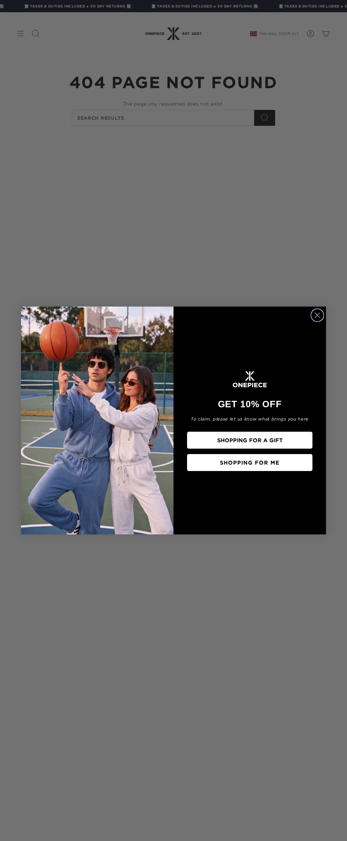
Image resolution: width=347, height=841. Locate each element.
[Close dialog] (317, 315)
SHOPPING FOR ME (250, 462)
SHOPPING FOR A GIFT (250, 440)
